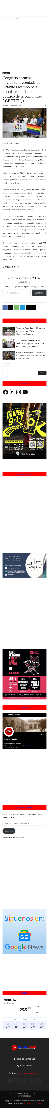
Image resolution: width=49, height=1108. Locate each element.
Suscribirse (39, 293)
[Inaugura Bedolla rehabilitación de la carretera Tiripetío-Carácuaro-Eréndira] (9, 331)
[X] (10, 307)
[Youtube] (38, 1080)
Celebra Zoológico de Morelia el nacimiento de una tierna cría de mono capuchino (30, 355)
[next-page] (8, 365)
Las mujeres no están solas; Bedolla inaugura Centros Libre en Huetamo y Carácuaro (30, 343)
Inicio (4, 18)
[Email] (28, 307)
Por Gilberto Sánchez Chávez (32, 1103)
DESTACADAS (14, 18)
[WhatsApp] (16, 307)
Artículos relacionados (19, 321)
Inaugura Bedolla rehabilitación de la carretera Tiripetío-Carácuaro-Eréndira (30, 331)
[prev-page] (4, 365)
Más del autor (33, 321)
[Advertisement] (24, 46)
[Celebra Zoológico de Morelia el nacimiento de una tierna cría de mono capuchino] (9, 355)
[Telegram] (22, 307)
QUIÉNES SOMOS (24, 1096)
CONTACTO (34, 1093)
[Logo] (25, 8)
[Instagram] (17, 1080)
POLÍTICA (6, 73)
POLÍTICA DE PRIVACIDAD (18, 1093)
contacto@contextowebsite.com (29, 1073)
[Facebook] (5, 307)
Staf (6, 105)
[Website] (31, 1080)
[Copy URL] (33, 307)
